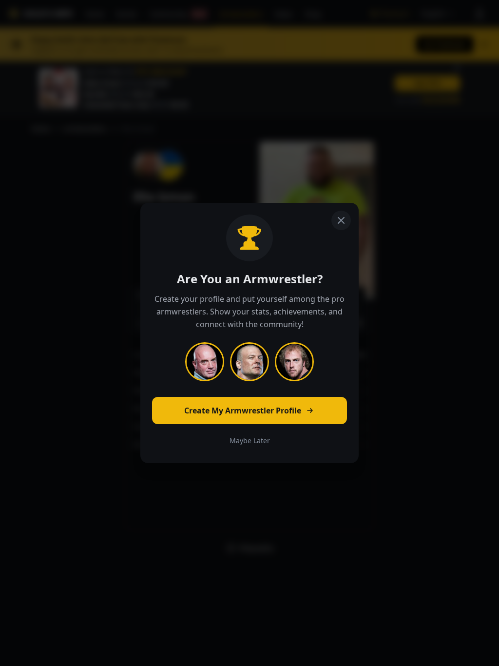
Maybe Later (250, 440)
